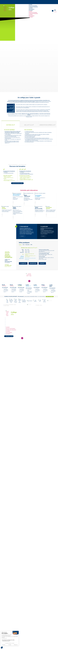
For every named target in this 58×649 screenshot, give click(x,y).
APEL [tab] (31, 244)
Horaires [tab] (20, 244)
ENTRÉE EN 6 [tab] (10, 125)
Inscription (31, 10)
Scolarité (30, 4)
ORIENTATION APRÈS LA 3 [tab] (47, 125)
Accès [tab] (24, 244)
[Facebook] (10, 281)
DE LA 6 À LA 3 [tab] (29, 125)
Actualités (31, 14)
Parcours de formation (33, 5)
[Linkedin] (49, 281)
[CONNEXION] (55, 10)
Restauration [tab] (27, 244)
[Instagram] (29, 281)
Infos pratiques (31, 9)
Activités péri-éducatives (33, 6)
